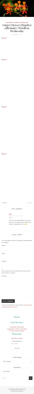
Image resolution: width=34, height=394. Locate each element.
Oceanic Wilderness (17, 7)
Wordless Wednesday (21, 22)
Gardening (9, 22)
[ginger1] (17, 176)
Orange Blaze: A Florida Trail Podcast (17, 329)
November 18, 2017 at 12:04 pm (15, 215)
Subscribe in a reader (17, 338)
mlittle (5, 202)
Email (3, 253)
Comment (4, 276)
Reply (10, 217)
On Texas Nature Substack (17, 331)
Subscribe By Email (17, 341)
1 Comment (29, 203)
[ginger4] (17, 82)
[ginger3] (17, 129)
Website (4, 261)
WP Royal (21, 391)
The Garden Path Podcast (17, 327)
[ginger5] (17, 47)
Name (4, 245)
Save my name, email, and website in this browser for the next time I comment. (16, 272)
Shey (10, 214)
